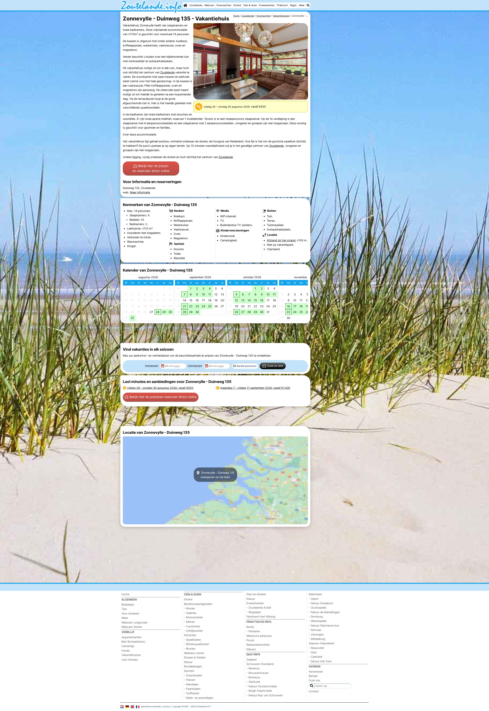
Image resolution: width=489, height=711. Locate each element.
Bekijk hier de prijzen (151, 168)
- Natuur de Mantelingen (324, 612)
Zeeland (251, 659)
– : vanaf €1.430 (255, 387)
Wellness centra (194, 653)
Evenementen (266, 5)
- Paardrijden (192, 688)
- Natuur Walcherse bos (324, 625)
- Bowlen (189, 648)
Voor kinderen (130, 613)
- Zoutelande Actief (258, 607)
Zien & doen (250, 5)
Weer (302, 5)
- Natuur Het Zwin (320, 661)
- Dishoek (315, 630)
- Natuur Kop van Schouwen (264, 695)
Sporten (189, 670)
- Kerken (189, 621)
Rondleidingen (193, 666)
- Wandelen (191, 684)
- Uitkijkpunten (193, 630)
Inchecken (152, 365)
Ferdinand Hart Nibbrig (260, 616)
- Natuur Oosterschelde (261, 686)
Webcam (209, 5)
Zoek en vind (275, 365)
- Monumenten (193, 617)
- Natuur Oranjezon (321, 603)
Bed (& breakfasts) (133, 641)
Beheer (313, 676)
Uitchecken (195, 365)
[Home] (185, 5)
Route (250, 626)
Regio (293, 5)
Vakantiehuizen (131, 655)
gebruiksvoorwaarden (151, 706)
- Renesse (252, 668)
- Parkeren (253, 631)
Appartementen (131, 637)
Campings (127, 646)
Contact (314, 691)
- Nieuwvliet (316, 647)
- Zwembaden (193, 675)
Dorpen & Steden (195, 657)
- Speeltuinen (192, 639)
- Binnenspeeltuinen (196, 644)
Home (125, 594)
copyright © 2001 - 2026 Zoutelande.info (191, 706)
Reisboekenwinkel (257, 644)
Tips (124, 608)
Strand (237, 5)
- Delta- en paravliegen (198, 697)
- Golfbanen (191, 693)
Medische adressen (259, 635)
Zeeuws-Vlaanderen (321, 643)
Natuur (188, 662)
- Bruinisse (253, 677)
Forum (250, 640)
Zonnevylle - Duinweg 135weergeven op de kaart (217, 474)
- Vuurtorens (192, 626)
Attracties (190, 635)
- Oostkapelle (317, 607)
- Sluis (313, 652)
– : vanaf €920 (160, 387)
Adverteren (316, 671)
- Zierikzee (253, 681)
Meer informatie (140, 192)
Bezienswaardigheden (198, 604)
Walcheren (315, 594)
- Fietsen (189, 679)
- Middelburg (317, 638)
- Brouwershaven (257, 673)
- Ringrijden (253, 612)
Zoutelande (195, 5)
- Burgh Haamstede (259, 690)
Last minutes (129, 659)
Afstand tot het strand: (281, 240)
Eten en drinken (256, 594)
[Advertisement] (340, 99)
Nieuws (251, 649)
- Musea (189, 608)
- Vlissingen (316, 634)
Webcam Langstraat (134, 622)
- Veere (313, 598)
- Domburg (316, 616)
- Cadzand (315, 656)
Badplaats (127, 604)
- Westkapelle (317, 621)
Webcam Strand (131, 626)
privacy (166, 706)
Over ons (314, 680)
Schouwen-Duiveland (260, 664)
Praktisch (282, 5)
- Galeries (190, 613)
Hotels (125, 650)
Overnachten (223, 5)
